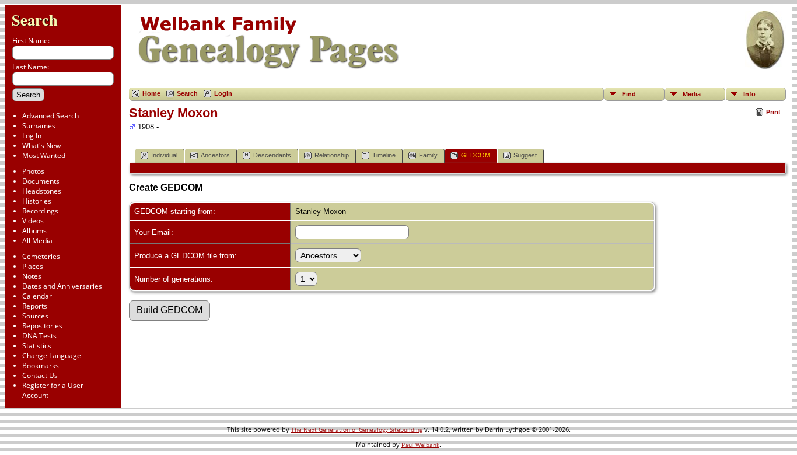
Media (692, 93)
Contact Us (40, 375)
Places (32, 266)
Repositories (42, 326)
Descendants (272, 155)
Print (773, 112)
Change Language (51, 355)
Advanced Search (50, 116)
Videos (33, 221)
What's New (41, 145)
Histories (36, 201)
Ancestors (215, 155)
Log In (31, 136)
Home (151, 93)
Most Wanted (43, 155)
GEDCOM (475, 155)
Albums (34, 231)
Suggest (525, 155)
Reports (34, 306)
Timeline (384, 155)
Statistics (36, 346)
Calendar (37, 296)
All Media (37, 241)
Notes (31, 276)
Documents (41, 181)
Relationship (331, 155)
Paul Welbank (420, 444)
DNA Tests (39, 336)
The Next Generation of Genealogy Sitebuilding (356, 429)
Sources (35, 316)
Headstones (41, 191)
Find (629, 93)
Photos (33, 171)
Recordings (40, 211)
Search (35, 19)
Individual (164, 155)
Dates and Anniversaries (62, 286)
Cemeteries (41, 256)
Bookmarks (40, 365)
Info (749, 93)
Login (223, 93)
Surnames (38, 126)
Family (428, 155)
